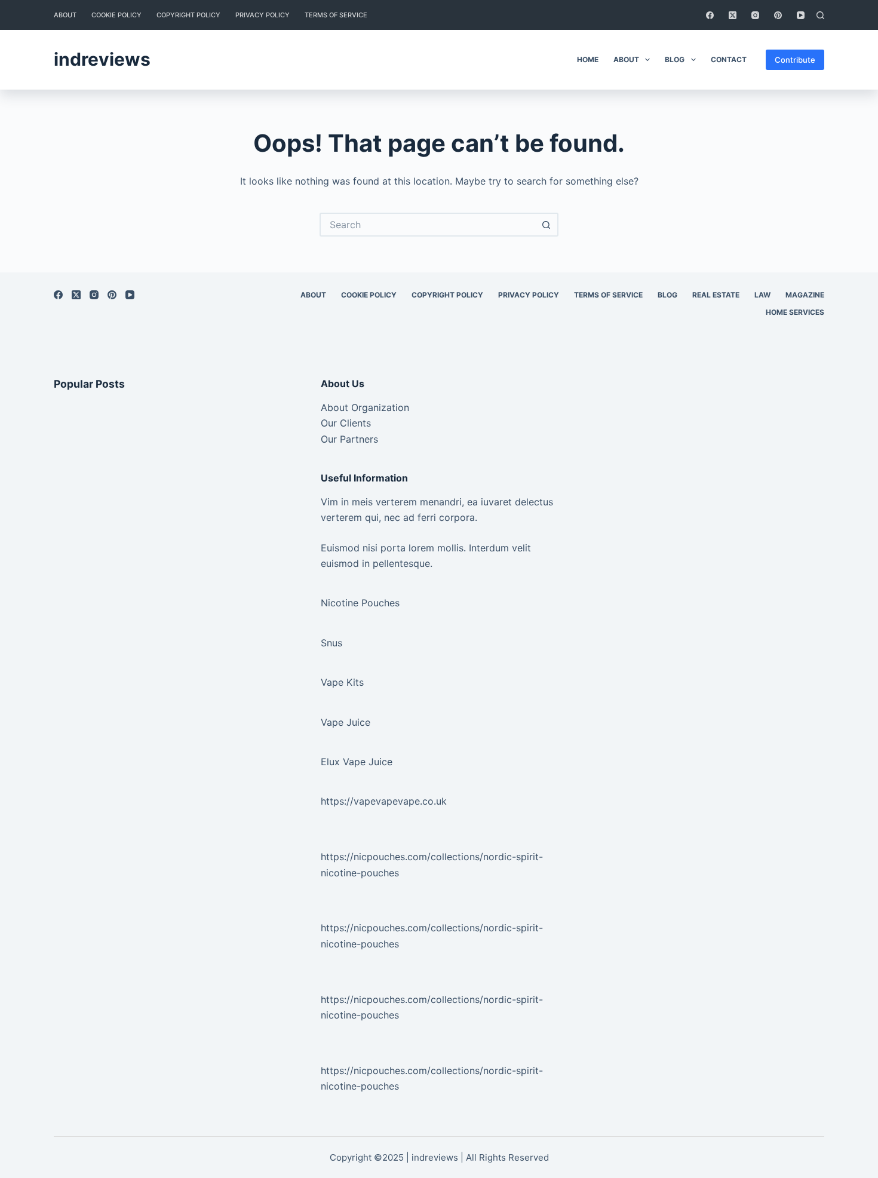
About (65, 15)
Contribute (795, 60)
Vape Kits (342, 682)
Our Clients (346, 423)
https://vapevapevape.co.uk (384, 801)
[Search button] (546, 225)
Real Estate (715, 294)
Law (762, 294)
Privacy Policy (262, 15)
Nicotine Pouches (360, 603)
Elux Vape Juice (356, 762)
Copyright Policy (188, 15)
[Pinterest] (778, 15)
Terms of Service (336, 15)
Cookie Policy (116, 15)
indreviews (102, 59)
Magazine (804, 294)
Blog (674, 59)
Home (587, 59)
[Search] (820, 15)
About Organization (365, 407)
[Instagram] (755, 15)
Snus (331, 643)
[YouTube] (801, 15)
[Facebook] (710, 15)
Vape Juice (345, 722)
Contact (729, 59)
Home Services (795, 312)
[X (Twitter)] (732, 15)
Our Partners (349, 439)
